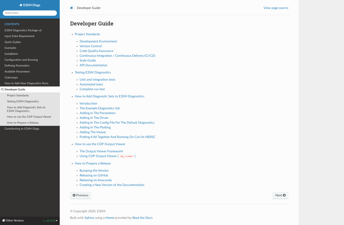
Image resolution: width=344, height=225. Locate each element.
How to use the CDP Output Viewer (29, 116)
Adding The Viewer (93, 132)
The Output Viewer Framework (101, 151)
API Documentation (93, 65)
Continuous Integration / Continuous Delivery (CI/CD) (117, 55)
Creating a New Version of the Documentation (112, 185)
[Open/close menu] (2, 89)
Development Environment (98, 41)
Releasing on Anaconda (96, 180)
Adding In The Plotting (95, 127)
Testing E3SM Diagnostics (23, 101)
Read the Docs (142, 217)
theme (110, 217)
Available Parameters (17, 71)
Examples (10, 47)
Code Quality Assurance (96, 51)
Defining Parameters (17, 65)
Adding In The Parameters (98, 113)
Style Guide (88, 60)
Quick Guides (13, 42)
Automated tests (91, 84)
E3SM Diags (31, 5)
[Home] (71, 8)
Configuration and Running (21, 59)
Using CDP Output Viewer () (107, 156)
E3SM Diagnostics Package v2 (23, 30)
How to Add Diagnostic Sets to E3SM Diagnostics (26, 109)
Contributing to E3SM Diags (22, 128)
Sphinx (89, 217)
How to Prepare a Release (23, 122)
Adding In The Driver (94, 117)
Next (279, 195)
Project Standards (18, 95)
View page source (276, 8)
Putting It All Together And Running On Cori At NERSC (117, 137)
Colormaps (11, 77)
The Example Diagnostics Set (100, 108)
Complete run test (92, 89)
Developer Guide (15, 89)
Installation (11, 53)
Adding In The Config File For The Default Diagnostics (117, 122)
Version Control (91, 46)
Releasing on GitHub (94, 175)
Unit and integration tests (97, 79)
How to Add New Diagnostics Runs (26, 83)
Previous (81, 195)
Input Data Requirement (19, 36)
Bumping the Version (94, 170)
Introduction (88, 103)
